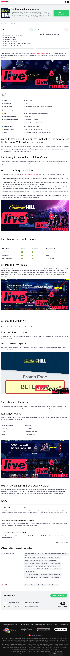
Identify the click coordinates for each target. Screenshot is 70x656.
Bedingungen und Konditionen (45, 626)
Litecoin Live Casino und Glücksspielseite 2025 (36, 569)
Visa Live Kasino (55, 577)
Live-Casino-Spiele (12, 624)
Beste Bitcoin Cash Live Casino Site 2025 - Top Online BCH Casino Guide (42, 558)
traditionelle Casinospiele (40, 53)
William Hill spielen (61, 13)
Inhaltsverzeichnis (49, 624)
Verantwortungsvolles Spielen (30, 626)
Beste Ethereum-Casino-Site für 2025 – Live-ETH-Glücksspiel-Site (40, 560)
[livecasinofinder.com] (6, 1)
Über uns (42, 624)
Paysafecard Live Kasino (31, 577)
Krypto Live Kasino (55, 563)
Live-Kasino (5, 624)
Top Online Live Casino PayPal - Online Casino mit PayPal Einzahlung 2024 (43, 574)
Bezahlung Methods (25, 624)
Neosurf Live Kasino (55, 569)
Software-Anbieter (35, 624)
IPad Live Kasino (42, 584)
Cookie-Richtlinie (19, 626)
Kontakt (64, 626)
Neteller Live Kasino (30, 571)
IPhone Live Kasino (53, 584)
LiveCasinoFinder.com (5, 23)
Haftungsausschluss (9, 626)
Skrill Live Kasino (44, 577)
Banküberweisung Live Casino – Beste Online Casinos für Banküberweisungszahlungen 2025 (46, 554)
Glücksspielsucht (57, 626)
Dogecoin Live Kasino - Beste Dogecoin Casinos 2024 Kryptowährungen (42, 566)
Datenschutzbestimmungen (61, 624)
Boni (19, 624)
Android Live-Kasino (30, 584)
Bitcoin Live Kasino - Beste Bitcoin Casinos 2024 (36, 563)
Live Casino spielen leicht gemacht (29, 174)
